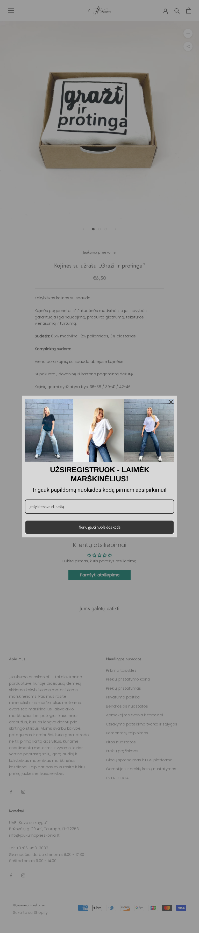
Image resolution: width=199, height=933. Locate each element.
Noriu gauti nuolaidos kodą (99, 527)
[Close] (171, 402)
